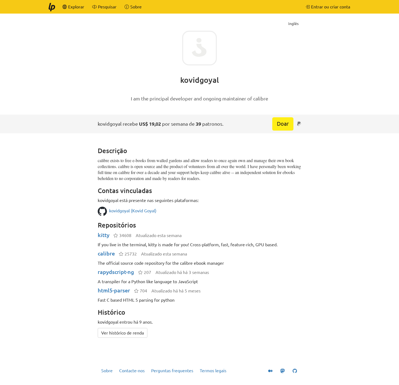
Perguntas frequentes (172, 370)
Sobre (107, 370)
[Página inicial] (51, 7)
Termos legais (213, 370)
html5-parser (114, 290)
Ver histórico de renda (122, 332)
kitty (103, 235)
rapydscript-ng (116, 272)
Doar (283, 124)
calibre (106, 253)
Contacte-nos (132, 370)
